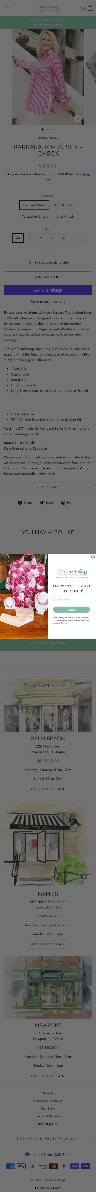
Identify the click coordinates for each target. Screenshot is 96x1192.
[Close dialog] (93, 556)
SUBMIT (71, 609)
